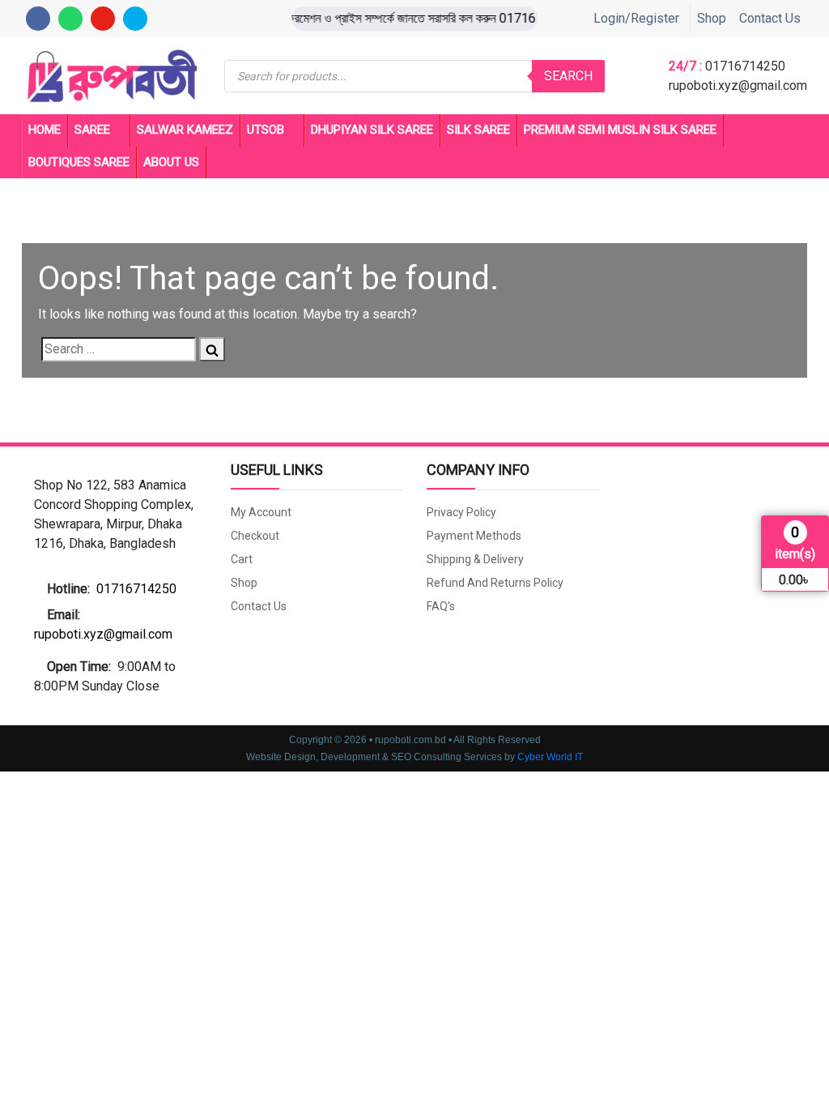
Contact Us (770, 18)
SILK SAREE (478, 129)
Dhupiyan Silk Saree (372, 129)
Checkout (255, 535)
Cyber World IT (550, 757)
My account (261, 512)
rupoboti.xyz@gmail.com (738, 85)
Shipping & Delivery (475, 559)
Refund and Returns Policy (495, 582)
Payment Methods (474, 535)
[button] (120, 515)
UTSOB (265, 129)
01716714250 (745, 66)
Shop (711, 18)
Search (568, 75)
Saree (92, 129)
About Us (171, 162)
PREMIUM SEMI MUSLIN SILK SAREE (620, 129)
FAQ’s (441, 606)
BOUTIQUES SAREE (79, 162)
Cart (242, 559)
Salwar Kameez (185, 129)
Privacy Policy (461, 512)
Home (44, 129)
